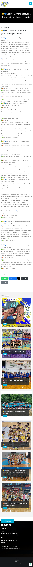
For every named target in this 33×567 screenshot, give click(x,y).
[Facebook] (2, 525)
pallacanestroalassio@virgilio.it (9, 533)
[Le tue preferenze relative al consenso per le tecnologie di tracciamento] (30, 564)
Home (11, 11)
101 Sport (23, 563)
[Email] (10, 525)
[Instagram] (5, 525)
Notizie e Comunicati (18, 11)
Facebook (13, 278)
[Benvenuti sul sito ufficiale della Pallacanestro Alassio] (5, 4)
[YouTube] (7, 525)
